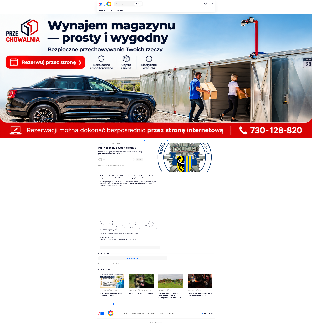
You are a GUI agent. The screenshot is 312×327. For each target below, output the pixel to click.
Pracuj (161, 313)
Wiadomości (103, 10)
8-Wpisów (114, 143)
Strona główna (108, 143)
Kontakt (125, 313)
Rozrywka (120, 10)
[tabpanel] (156, 76)
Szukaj (138, 4)
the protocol (170, 313)
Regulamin (151, 313)
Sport (111, 10)
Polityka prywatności (137, 313)
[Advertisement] (130, 203)
